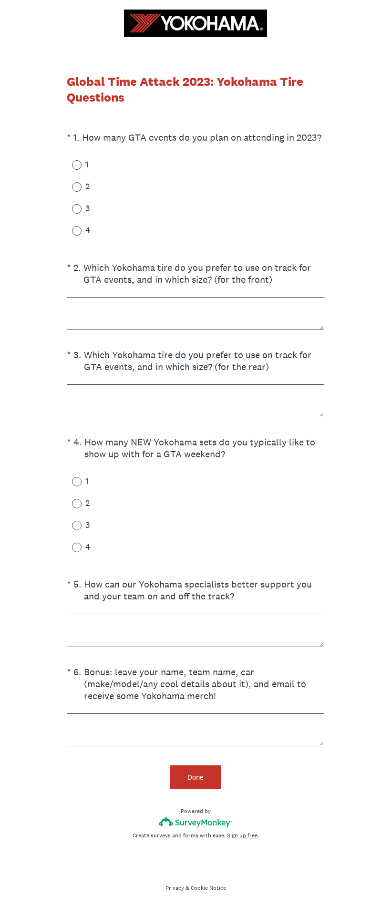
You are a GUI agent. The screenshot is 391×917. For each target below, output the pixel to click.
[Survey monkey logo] (195, 821)
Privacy (174, 888)
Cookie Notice (208, 888)
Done (195, 777)
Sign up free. (243, 835)
